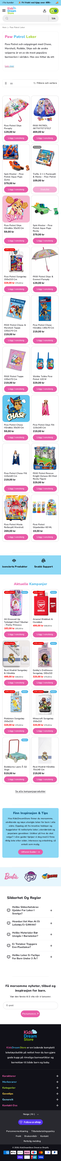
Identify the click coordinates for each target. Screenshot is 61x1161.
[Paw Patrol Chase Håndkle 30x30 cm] (16, 408)
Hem (4, 27)
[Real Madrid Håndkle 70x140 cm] (44, 750)
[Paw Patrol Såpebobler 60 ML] (44, 508)
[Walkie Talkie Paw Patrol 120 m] (44, 360)
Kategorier (8, 1088)
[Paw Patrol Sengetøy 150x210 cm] (16, 260)
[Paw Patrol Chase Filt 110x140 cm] (16, 456)
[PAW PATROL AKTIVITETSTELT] (44, 109)
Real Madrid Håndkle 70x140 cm (44, 768)
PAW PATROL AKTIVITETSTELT (42, 127)
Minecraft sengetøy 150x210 (43, 720)
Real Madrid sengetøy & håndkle (15, 672)
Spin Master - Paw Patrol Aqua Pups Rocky (42, 228)
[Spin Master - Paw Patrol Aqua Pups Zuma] (16, 157)
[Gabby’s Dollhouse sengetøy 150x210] (44, 653)
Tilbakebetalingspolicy (43, 1131)
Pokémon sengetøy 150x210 (14, 720)
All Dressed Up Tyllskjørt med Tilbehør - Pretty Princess (16, 622)
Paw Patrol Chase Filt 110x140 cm (15, 475)
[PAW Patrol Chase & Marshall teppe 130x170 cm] (16, 308)
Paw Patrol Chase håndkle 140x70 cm (43, 326)
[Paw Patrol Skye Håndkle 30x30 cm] (16, 209)
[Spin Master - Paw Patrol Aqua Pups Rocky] (44, 209)
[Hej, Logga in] (44, 10)
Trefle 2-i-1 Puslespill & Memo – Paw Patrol (44, 175)
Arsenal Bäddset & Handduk (43, 620)
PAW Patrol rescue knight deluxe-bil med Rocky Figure (45, 476)
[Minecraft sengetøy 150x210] (44, 702)
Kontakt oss (9, 1105)
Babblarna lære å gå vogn (15, 768)
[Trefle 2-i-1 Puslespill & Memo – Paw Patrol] (44, 157)
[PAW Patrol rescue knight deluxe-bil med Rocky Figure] (44, 456)
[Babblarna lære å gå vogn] (16, 750)
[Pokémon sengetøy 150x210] (16, 702)
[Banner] (11, 877)
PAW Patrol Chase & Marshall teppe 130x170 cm (15, 328)
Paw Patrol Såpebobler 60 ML (42, 526)
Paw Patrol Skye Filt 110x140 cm (43, 426)
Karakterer (9, 1076)
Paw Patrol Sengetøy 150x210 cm (15, 278)
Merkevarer (9, 1082)
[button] (4, 10)
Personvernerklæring (17, 1131)
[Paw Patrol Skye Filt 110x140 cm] (44, 408)
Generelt (7, 1099)
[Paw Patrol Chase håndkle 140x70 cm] (44, 308)
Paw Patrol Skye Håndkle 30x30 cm (14, 227)
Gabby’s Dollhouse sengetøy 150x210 (43, 672)
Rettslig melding (32, 1141)
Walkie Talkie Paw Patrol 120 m (42, 378)
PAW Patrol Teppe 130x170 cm (14, 378)
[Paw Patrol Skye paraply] (16, 109)
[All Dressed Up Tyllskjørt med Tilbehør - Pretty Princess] (16, 602)
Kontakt (44, 1136)
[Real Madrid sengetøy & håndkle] (16, 653)
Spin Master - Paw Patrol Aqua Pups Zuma (14, 177)
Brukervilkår (30, 1136)
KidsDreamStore (26, 1147)
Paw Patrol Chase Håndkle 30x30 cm (14, 426)
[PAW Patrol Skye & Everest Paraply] (44, 260)
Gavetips (7, 1093)
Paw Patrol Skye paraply (13, 127)
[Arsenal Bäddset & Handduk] (44, 602)
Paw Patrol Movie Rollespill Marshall (14, 526)
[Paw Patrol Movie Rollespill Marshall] (16, 508)
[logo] (30, 1035)
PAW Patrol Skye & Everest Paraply (43, 278)
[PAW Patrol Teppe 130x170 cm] (16, 360)
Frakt (18, 1136)
